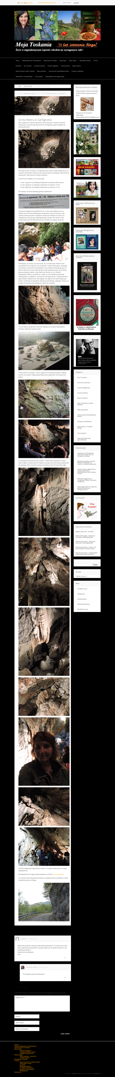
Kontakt (91, 532)
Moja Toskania (28, 86)
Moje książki (18, 1055)
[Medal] (87, 330)
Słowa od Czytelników (27, 1069)
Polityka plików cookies (27, 1052)
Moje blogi (18, 1049)
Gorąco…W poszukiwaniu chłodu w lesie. (86, 548)
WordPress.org (82, 609)
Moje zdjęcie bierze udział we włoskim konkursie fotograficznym (87, 488)
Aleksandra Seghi (29, 93)
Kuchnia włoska (82, 393)
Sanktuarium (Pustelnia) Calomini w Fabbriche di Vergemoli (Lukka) (85, 454)
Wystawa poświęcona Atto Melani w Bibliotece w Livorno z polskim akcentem (86, 462)
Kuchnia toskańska (83, 383)
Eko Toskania (82, 377)
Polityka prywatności (27, 1053)
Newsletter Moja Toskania (47, 3)
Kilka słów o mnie (25, 1063)
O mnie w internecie (26, 1068)
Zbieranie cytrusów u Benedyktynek (85, 536)
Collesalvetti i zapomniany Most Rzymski (87, 553)
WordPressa (97, 1073)
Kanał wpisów (82, 599)
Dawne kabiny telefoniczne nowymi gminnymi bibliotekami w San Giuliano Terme (86, 471)
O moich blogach (25, 1050)
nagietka (23, 939)
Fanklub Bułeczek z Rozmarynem (25, 1046)
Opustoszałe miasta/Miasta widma (86, 415)
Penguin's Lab (76, 1073)
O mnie (16, 1061)
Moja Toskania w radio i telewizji (85, 404)
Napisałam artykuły (20, 1059)
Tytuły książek (24, 1058)
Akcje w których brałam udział (30, 1062)
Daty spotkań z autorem (28, 1056)
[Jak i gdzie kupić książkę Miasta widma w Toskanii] (87, 276)
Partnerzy (17, 1072)
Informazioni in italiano (22, 1048)
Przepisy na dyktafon (84, 421)
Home (19, 86)
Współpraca (24, 1071)
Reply (65, 957)
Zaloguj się (81, 594)
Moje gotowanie (25, 1066)
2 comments (61, 93)
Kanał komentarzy (83, 604)
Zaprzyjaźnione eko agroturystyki (84, 439)
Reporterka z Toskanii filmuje (84, 427)
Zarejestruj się (82, 589)
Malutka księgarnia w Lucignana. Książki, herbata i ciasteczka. (86, 480)
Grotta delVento (58, 874)
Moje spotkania (82, 410)
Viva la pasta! (81, 433)
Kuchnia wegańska (83, 388)
